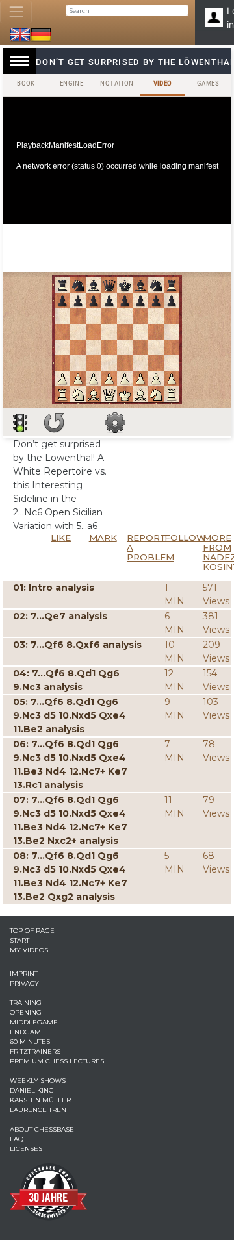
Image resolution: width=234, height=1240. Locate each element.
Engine (71, 83)
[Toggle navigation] (16, 12)
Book (26, 83)
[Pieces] (115, 422)
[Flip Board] (54, 422)
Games (208, 83)
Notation (116, 83)
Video (162, 83)
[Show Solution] (20, 422)
